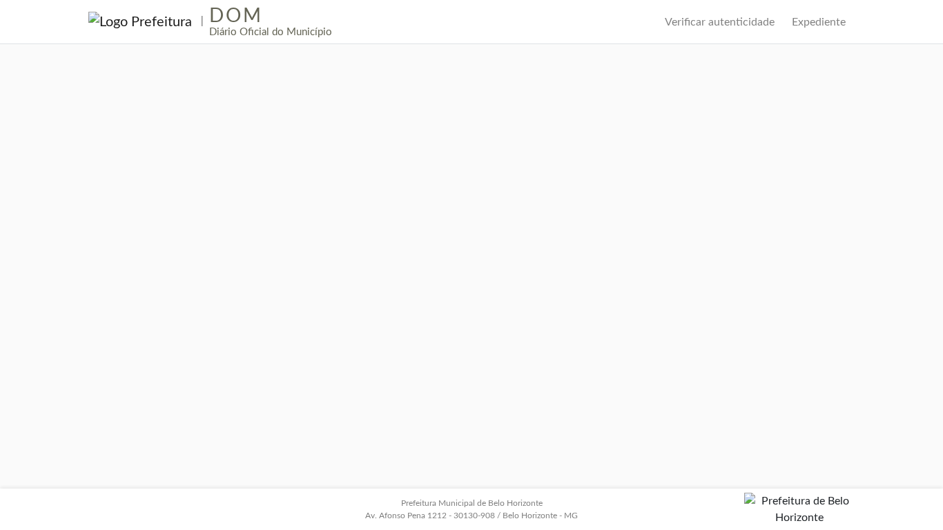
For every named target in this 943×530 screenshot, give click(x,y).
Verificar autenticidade (720, 22)
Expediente (819, 22)
